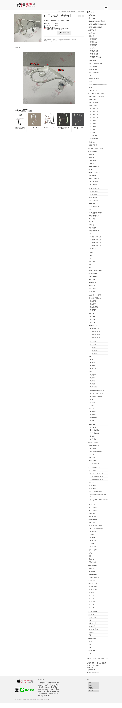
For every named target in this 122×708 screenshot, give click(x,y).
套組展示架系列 (93, 276)
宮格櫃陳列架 (92, 60)
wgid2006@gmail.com (93, 672)
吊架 (54, 683)
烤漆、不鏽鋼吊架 (93, 200)
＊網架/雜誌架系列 (92, 565)
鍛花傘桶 (91, 592)
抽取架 (91, 553)
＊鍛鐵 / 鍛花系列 (92, 583)
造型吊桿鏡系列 (93, 617)
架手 (50, 40)
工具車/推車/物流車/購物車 (96, 528)
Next (82, 122)
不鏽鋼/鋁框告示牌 (94, 216)
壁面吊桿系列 (93, 45)
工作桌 (91, 252)
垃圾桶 (91, 234)
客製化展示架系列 (93, 197)
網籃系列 (91, 568)
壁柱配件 (92, 322)
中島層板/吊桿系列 (94, 178)
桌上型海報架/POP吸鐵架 (95, 525)
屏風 (53, 685)
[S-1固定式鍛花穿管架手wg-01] (27, 28)
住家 (51, 683)
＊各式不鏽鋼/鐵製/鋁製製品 (95, 213)
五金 (47, 683)
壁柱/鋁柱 (92, 436)
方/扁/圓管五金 (93, 325)
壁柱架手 (92, 316)
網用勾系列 (93, 375)
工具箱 (91, 255)
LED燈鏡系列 (92, 626)
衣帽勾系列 (93, 405)
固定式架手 (69, 39)
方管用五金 (93, 341)
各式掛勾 (91, 559)
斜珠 (40, 689)
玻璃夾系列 (93, 399)
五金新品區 (92, 424)
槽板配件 (92, 365)
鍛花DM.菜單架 (93, 586)
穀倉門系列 (92, 142)
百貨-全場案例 (92, 175)
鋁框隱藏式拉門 (94, 117)
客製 (49, 684)
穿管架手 (54, 40)
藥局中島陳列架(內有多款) (97, 476)
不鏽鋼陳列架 (92, 562)
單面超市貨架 (92, 485)
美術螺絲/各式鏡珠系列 (96, 396)
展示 (57, 685)
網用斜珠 (92, 381)
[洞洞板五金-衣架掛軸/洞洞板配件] (79, 16)
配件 (58, 691)
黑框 (49, 696)
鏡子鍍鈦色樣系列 (93, 629)
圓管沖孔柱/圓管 (94, 430)
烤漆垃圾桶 (93, 249)
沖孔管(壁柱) (92, 427)
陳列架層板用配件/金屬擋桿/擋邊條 (98, 84)
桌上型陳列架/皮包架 (94, 206)
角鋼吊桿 (91, 454)
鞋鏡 (90, 635)
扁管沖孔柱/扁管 (94, 433)
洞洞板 (47, 689)
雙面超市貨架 (92, 488)
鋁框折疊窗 (93, 126)
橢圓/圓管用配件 (96, 337)
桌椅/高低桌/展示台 (94, 78)
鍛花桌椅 (91, 604)
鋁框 (39, 693)
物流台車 (92, 543)
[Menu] (106, 8)
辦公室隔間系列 (94, 138)
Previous (15, 122)
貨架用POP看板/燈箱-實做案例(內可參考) (99, 500)
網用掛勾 (92, 420)
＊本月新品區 (91, 18)
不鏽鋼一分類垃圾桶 (95, 237)
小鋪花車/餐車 (92, 160)
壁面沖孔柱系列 (94, 54)
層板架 (48, 687)
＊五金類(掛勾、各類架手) (51, 39)
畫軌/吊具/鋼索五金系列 (96, 393)
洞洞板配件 (93, 310)
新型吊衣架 (92, 279)
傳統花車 (91, 157)
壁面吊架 (91, 36)
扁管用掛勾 (93, 411)
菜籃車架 (92, 537)
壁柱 (42, 685)
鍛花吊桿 (91, 598)
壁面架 (45, 685)
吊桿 (90, 75)
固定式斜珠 (93, 304)
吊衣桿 (39, 685)
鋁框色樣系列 (92, 99)
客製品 (91, 87)
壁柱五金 (91, 313)
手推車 (91, 258)
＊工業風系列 (91, 33)
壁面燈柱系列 (93, 39)
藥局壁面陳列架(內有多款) (97, 479)
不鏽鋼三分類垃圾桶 (95, 243)
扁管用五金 (93, 344)
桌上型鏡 (91, 632)
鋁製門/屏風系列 (93, 105)
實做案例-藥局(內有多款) (96, 473)
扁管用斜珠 (94, 350)
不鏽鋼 (40, 683)
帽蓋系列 (92, 402)
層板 (45, 687)
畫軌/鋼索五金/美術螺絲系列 (96, 390)
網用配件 (92, 384)
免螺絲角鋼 (93, 448)
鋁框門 (46, 693)
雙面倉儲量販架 (93, 510)
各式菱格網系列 (93, 69)
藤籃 (90, 556)
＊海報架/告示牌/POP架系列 (95, 270)
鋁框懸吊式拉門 (94, 114)
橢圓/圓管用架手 (96, 331)
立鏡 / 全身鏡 (92, 623)
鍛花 (57, 40)
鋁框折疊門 (93, 120)
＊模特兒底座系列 (92, 651)
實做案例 (91, 482)
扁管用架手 (94, 347)
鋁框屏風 (92, 129)
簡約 (57, 689)
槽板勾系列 (93, 368)
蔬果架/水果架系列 (94, 166)
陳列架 (91, 81)
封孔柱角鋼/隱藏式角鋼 (96, 451)
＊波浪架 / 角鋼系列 (93, 442)
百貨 (54, 689)
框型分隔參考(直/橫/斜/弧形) (96, 96)
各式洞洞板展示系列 (94, 72)
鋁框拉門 (43, 693)
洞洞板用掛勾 (93, 417)
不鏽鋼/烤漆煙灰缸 (94, 231)
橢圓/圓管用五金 (94, 328)
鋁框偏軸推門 (93, 135)
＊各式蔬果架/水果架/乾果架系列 (96, 21)
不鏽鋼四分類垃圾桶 (95, 246)
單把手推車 (93, 531)
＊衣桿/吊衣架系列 (92, 273)
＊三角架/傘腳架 (92, 580)
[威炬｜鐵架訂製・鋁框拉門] (29, 5)
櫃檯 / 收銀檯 (92, 516)
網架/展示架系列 (93, 574)
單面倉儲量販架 (93, 507)
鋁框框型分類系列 (93, 102)
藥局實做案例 (92, 470)
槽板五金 (91, 356)
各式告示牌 (92, 219)
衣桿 (42, 691)
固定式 (47, 40)
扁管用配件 (94, 353)
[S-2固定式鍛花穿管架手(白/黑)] (83, 16)
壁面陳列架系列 (94, 191)
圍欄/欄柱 (91, 222)
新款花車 (91, 154)
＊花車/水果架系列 (92, 151)
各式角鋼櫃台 (92, 457)
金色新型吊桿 (92, 282)
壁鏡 (90, 620)
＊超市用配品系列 (92, 519)
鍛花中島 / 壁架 (93, 589)
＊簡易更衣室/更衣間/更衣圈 (95, 27)
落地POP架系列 (93, 550)
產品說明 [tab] (17, 47)
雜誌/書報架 (92, 571)
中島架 (44, 682)
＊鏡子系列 (91, 614)
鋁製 (50, 693)
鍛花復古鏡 (92, 601)
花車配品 (91, 163)
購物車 (92, 534)
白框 (52, 689)
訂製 (46, 691)
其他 (90, 209)
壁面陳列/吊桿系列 (94, 188)
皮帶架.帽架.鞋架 (93, 203)
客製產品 (90, 654)
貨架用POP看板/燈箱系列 (95, 491)
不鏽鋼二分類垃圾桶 (95, 240)
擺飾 (90, 644)
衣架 (40, 691)
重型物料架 (92, 513)
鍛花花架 (91, 595)
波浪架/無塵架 (92, 460)
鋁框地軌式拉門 (94, 108)
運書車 (91, 264)
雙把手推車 (93, 540)
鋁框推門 (92, 132)
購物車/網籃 (92, 522)
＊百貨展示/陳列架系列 (94, 172)
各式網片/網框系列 (94, 577)
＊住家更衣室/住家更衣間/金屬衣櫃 (97, 24)
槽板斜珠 (92, 362)
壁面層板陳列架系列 (95, 57)
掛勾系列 (91, 408)
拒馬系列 (91, 225)
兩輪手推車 (93, 546)
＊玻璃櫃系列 (91, 169)
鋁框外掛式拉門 (94, 111)
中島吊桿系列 (93, 184)
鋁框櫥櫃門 (93, 123)
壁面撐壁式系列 (94, 51)
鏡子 (90, 647)
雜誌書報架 (92, 261)
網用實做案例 (93, 387)
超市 (53, 691)
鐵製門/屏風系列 (93, 145)
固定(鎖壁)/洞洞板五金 (62, 39)
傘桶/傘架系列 (92, 228)
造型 (55, 691)
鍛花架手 (74, 39)
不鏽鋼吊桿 (92, 285)
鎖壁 (63, 40)
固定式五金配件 (94, 307)
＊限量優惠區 (91, 15)
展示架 (91, 641)
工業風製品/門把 (93, 90)
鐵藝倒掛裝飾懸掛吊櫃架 (95, 63)
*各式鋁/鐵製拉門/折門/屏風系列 (96, 93)
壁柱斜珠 (92, 319)
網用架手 (92, 378)
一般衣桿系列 (92, 288)
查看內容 (20, 130)
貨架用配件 (92, 504)
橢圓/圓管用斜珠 (96, 334)
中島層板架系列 (94, 181)
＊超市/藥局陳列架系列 (94, 467)
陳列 (56, 693)
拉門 (57, 687)
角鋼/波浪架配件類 (94, 463)
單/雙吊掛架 (92, 291)
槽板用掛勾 (93, 414)
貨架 (50, 691)
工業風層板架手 (93, 66)
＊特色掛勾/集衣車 (92, 611)
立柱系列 (92, 48)
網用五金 (91, 372)
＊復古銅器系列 (92, 638)
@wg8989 (47, 699)
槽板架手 (92, 359)
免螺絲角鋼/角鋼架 (94, 445)
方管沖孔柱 (93, 439)
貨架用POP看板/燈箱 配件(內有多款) (98, 495)
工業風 (53, 687)
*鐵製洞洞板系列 (92, 30)
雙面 (45, 695)
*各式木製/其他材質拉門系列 (95, 148)
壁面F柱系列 (93, 42)
